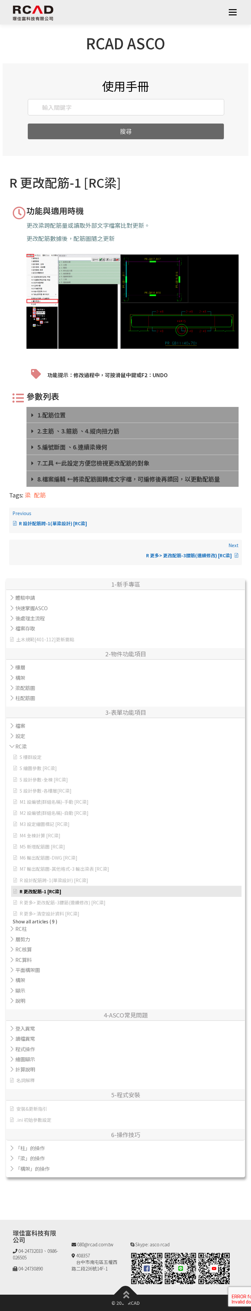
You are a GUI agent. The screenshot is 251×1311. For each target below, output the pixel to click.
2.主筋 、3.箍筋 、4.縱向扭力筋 (78, 431)
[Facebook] (146, 1268)
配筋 (40, 495)
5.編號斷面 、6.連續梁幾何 (72, 447)
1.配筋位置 (51, 415)
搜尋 (126, 131)
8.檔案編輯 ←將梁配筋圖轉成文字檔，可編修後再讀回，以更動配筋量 (128, 479)
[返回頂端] (125, 1294)
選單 (232, 12)
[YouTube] (214, 1268)
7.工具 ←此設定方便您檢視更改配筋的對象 (93, 463)
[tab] (132, 415)
